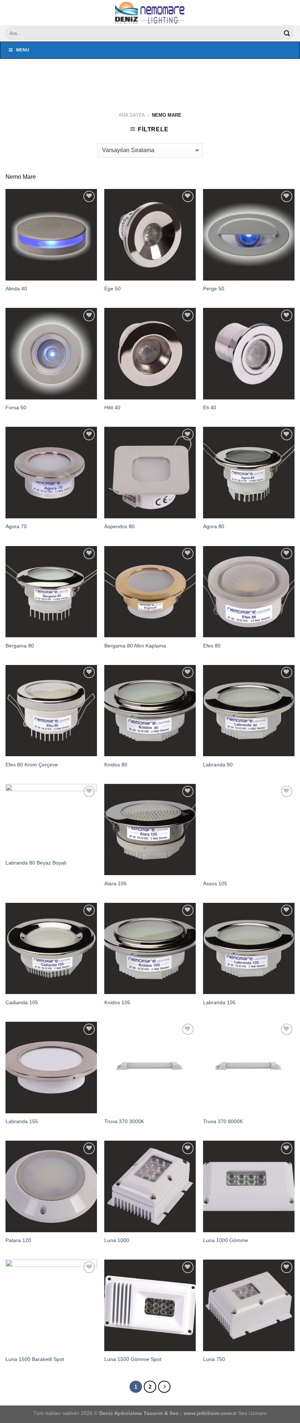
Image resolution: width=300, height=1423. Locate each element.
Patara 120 (18, 1240)
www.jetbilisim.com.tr (211, 1413)
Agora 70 (16, 526)
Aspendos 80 (119, 526)
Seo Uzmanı (252, 1413)
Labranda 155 (21, 1121)
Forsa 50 (15, 407)
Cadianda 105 (21, 1002)
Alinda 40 (16, 288)
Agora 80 (213, 526)
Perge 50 (213, 288)
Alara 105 (115, 883)
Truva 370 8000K (223, 1121)
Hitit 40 (112, 407)
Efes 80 (212, 646)
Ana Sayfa (132, 115)
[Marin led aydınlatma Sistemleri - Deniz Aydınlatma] (150, 13)
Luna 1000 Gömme (225, 1240)
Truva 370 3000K (124, 1121)
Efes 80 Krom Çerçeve (31, 764)
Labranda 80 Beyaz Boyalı (36, 863)
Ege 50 (112, 288)
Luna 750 (214, 1359)
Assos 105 (215, 883)
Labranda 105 (219, 1002)
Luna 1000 (116, 1240)
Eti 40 (209, 407)
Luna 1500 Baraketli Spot (34, 1359)
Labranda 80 (218, 764)
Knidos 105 (117, 1002)
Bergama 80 (19, 646)
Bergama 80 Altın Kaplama (135, 646)
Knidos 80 (115, 764)
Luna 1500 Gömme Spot (132, 1359)
